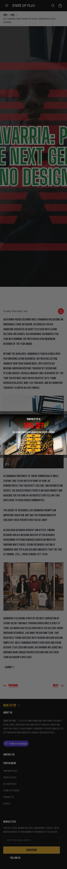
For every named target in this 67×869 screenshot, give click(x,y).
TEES (33, 439)
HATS (33, 435)
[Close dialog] (65, 416)
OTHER (33, 450)
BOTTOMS (33, 446)
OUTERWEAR (33, 443)
